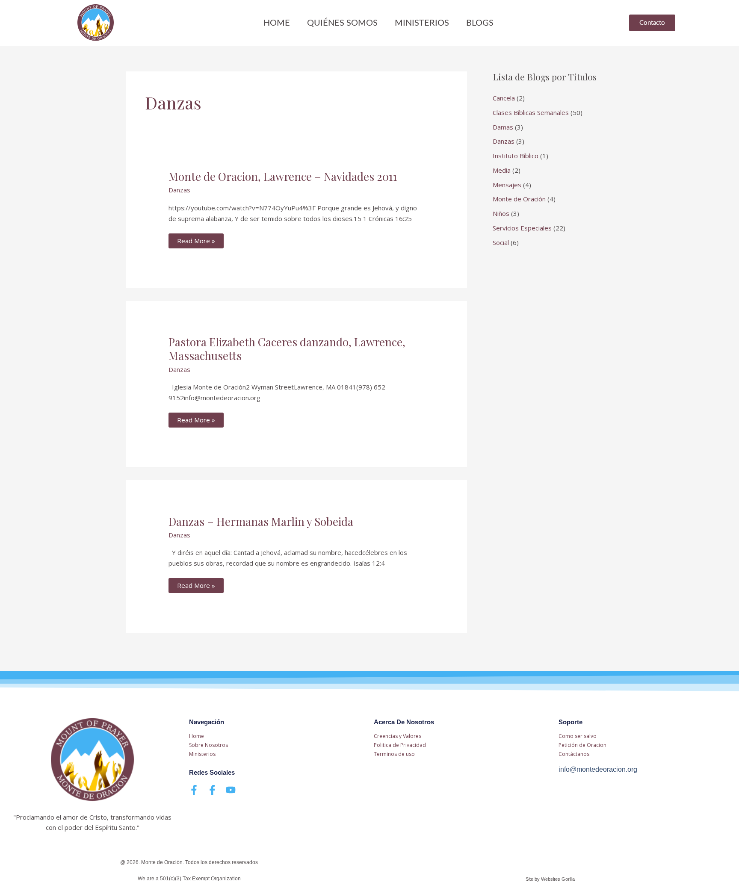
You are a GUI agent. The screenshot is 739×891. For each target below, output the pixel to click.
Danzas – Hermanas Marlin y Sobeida (260, 521)
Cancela (504, 98)
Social (501, 242)
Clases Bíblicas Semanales (531, 112)
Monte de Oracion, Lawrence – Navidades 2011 (282, 176)
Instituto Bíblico (515, 155)
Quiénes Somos (342, 23)
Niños (501, 213)
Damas (503, 127)
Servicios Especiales (522, 228)
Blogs (480, 23)
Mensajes (507, 184)
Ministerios (422, 23)
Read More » (196, 239)
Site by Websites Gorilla (550, 879)
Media (502, 170)
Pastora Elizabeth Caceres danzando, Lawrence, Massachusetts (286, 348)
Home (276, 23)
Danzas (179, 190)
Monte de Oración (519, 199)
